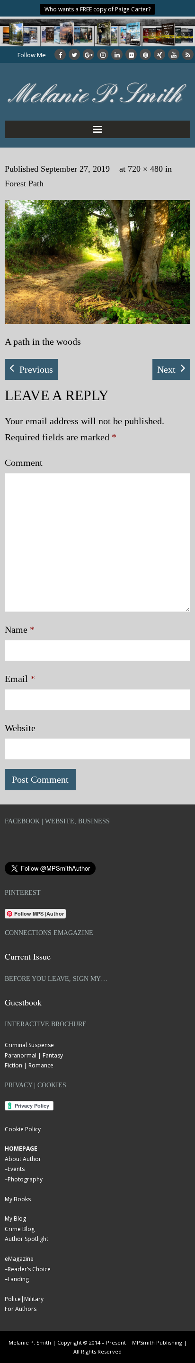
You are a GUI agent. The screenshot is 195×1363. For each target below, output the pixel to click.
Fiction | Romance (29, 1065)
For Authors (20, 1309)
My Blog (15, 1218)
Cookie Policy (23, 1129)
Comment (24, 462)
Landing (18, 1279)
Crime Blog (20, 1229)
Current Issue (28, 956)
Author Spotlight (26, 1239)
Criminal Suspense (29, 1045)
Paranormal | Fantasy (34, 1055)
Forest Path (24, 183)
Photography (25, 1179)
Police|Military (24, 1299)
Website (20, 728)
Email (20, 678)
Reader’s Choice (29, 1269)
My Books (18, 1199)
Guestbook (23, 1002)
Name (20, 629)
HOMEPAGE (21, 1149)
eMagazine (19, 1259)
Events (16, 1169)
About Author (23, 1159)
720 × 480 (145, 169)
